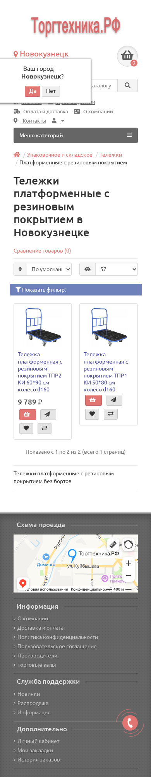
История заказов (38, 760)
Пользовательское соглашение (57, 646)
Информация (34, 712)
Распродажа (32, 703)
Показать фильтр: (43, 290)
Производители (37, 655)
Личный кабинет (38, 741)
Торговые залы (36, 665)
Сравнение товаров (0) (42, 251)
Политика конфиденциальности (57, 637)
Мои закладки (35, 750)
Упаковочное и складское (60, 155)
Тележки (111, 155)
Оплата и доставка (45, 111)
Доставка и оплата (40, 628)
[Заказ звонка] (130, 723)
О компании (97, 111)
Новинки (28, 694)
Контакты (34, 121)
